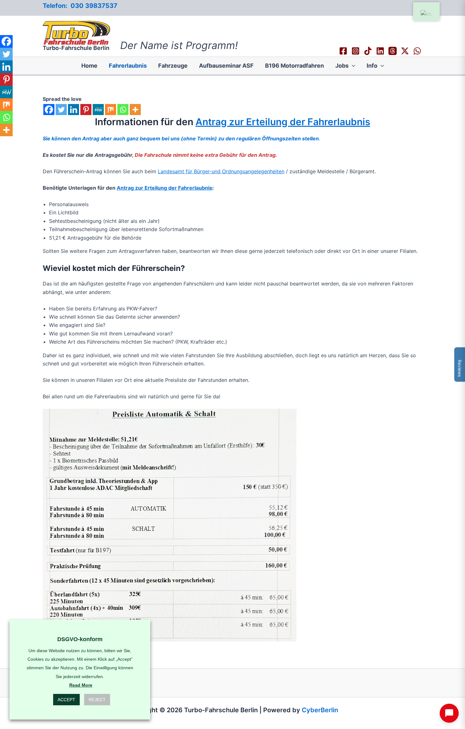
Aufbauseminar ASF (226, 65)
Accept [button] (66, 699)
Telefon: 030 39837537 (80, 5)
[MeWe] (98, 109)
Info (372, 65)
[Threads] (393, 51)
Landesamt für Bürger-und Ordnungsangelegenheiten (221, 171)
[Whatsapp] (122, 109)
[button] (352, 65)
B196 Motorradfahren (294, 65)
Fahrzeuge (173, 65)
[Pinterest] (85, 109)
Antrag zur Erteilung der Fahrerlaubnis (282, 121)
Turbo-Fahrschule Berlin (76, 48)
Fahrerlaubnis (128, 65)
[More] (135, 109)
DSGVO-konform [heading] (79, 639)
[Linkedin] (380, 51)
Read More (80, 685)
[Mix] (110, 109)
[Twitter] (61, 109)
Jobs (342, 65)
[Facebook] (343, 51)
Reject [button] (97, 699)
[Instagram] (355, 51)
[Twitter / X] (405, 51)
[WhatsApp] (417, 51)
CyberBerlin (320, 710)
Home (89, 65)
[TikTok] (368, 51)
